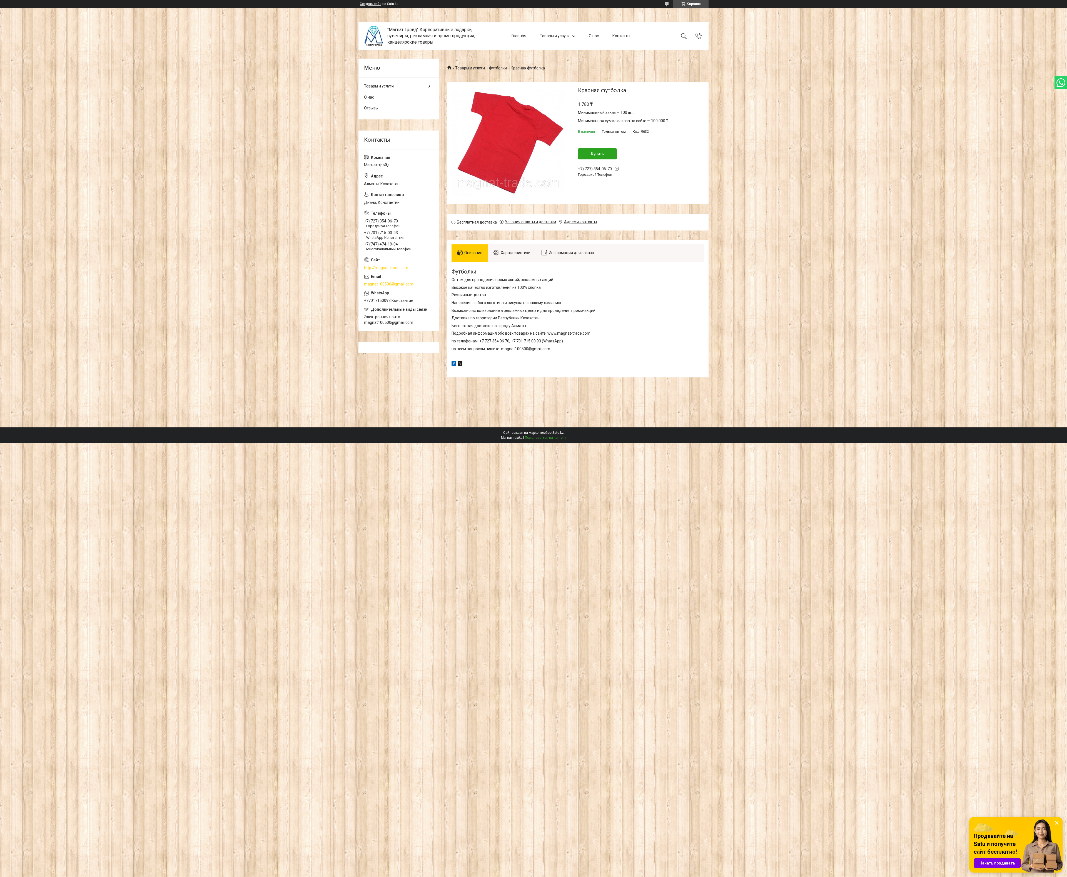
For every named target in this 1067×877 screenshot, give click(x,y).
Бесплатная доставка (477, 222)
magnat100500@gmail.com (388, 284)
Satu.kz (558, 433)
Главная (519, 36)
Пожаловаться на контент (545, 438)
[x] (460, 364)
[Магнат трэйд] (373, 36)
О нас (594, 36)
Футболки (498, 68)
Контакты (621, 36)
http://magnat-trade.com (386, 267)
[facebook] (454, 364)
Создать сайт (370, 4)
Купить (597, 154)
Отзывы (371, 108)
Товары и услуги (555, 36)
